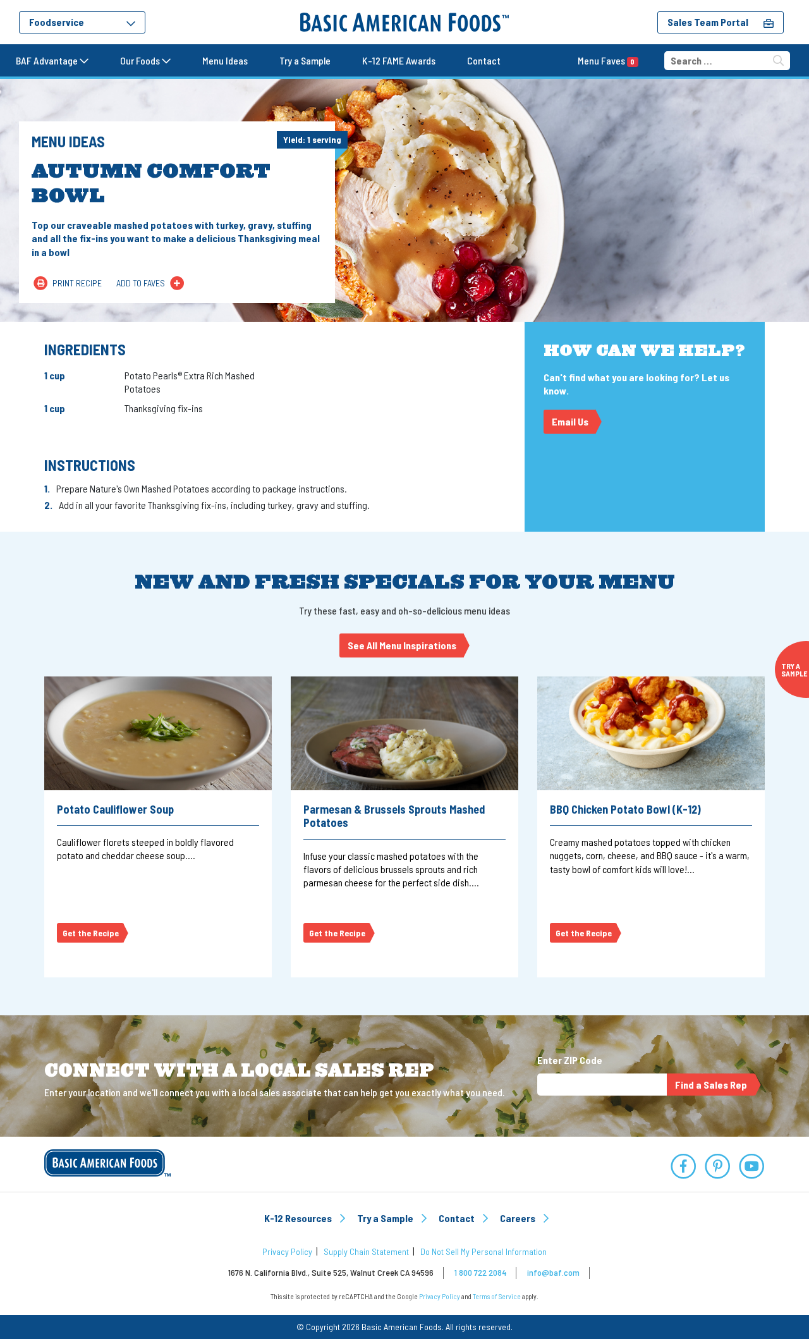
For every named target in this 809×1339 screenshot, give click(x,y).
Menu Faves (606, 60)
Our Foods (141, 60)
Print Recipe (77, 283)
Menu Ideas (225, 60)
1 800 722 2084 (480, 1272)
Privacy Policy (287, 1251)
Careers (518, 1218)
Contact (484, 60)
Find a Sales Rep (711, 1085)
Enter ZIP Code (569, 1060)
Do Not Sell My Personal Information (483, 1251)
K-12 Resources (299, 1218)
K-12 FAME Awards (398, 60)
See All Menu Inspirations (402, 645)
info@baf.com (553, 1272)
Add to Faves (140, 283)
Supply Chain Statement (366, 1251)
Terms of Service (497, 1296)
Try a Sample (305, 60)
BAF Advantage (48, 60)
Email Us (570, 421)
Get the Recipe (91, 932)
